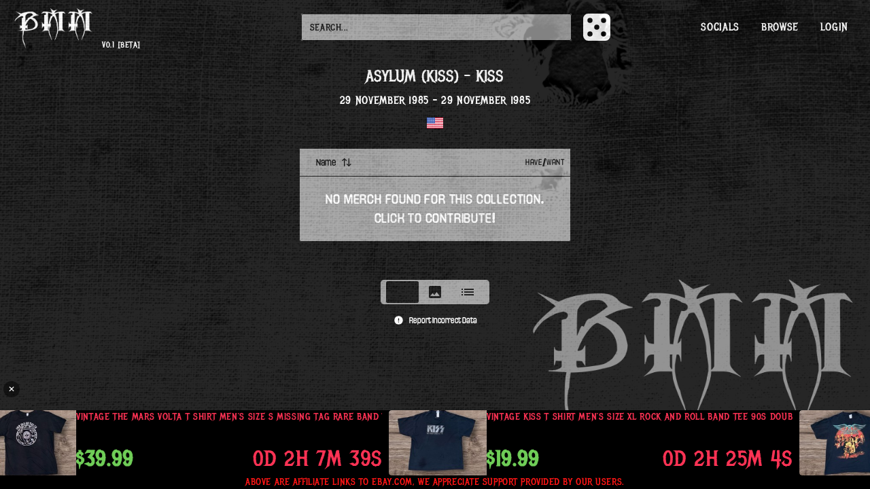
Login (834, 27)
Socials (720, 27)
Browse (780, 27)
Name (326, 162)
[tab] (402, 292)
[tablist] (435, 292)
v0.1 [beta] (121, 45)
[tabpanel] (435, 210)
